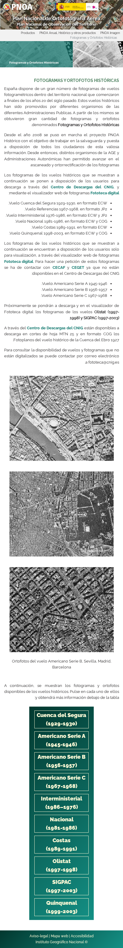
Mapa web (59, 936)
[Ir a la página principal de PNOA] (18, 6)
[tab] (61, 719)
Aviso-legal (39, 936)
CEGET (78, 267)
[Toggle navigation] (118, 21)
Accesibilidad (82, 936)
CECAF (59, 267)
